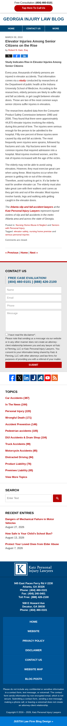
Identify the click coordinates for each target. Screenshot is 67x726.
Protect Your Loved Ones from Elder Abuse (32, 544)
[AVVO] (40, 378)
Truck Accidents (18, 444)
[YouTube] (47, 378)
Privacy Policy (33, 640)
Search (57, 498)
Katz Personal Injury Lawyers (46, 712)
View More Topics (16, 477)
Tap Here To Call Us (33, 8)
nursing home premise (40, 231)
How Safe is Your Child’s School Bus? (28, 533)
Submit (33, 365)
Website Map (33, 669)
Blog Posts (33, 678)
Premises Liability (19, 470)
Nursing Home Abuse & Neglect (31, 225)
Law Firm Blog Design (32, 721)
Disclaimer (33, 650)
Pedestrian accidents (21, 430)
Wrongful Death (18, 417)
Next (34, 252)
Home (11, 28)
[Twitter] (19, 378)
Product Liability (18, 463)
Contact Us (33, 28)
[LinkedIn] (26, 378)
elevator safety (21, 231)
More (56, 28)
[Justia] (33, 378)
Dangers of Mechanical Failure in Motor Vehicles (29, 521)
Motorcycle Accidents (21, 450)
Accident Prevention (21, 424)
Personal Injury (18, 411)
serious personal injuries (17, 234)
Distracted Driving (19, 457)
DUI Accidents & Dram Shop (26, 437)
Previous (11, 252)
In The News (16, 404)
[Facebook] (12, 378)
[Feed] (54, 378)
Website (33, 631)
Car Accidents (17, 398)
